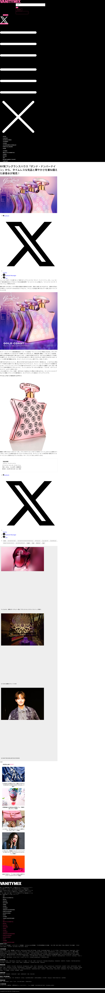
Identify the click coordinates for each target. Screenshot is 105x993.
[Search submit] (17, 7)
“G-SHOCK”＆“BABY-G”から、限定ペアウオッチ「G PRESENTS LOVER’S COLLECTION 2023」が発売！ (13, 785)
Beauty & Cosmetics (8, 897)
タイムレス (37, 541)
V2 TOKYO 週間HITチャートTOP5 (9, 683)
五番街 (28, 543)
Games (4, 904)
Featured (5, 902)
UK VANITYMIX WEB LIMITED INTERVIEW (10, 758)
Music (4, 914)
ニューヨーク (45, 541)
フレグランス (53, 541)
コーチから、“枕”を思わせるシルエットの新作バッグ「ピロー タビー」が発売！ (13, 829)
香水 (43, 543)
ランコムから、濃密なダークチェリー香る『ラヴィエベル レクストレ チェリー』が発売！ (21, 609)
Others (5, 916)
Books (4, 899)
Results (19, 9)
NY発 (5, 541)
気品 (33, 543)
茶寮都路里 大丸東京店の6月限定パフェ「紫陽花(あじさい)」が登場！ (13, 808)
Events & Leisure (7, 911)
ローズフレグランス (20, 543)
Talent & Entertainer (8, 918)
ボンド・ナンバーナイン (9, 543)
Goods (4, 906)
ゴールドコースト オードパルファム (25, 541)
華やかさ (38, 543)
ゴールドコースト (11, 541)
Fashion (5, 901)
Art (4, 896)
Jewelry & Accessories (9, 909)
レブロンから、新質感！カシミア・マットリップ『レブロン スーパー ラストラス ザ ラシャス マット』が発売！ (13, 852)
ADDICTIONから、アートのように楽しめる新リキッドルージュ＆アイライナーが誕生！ (13, 874)
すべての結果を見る (22, 13)
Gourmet (5, 908)
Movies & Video (7, 913)
